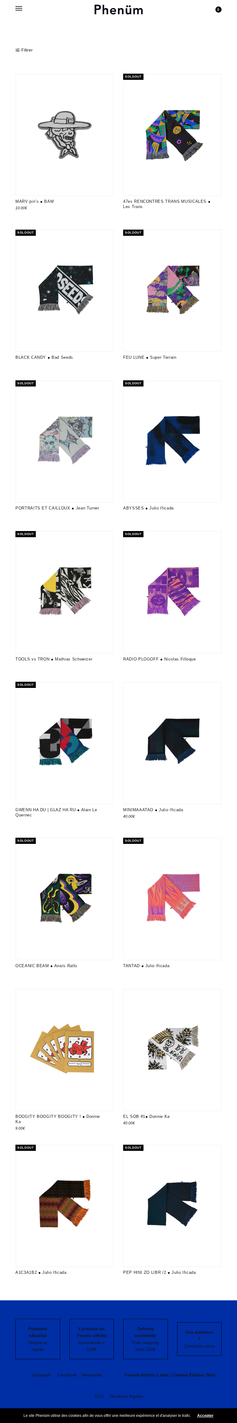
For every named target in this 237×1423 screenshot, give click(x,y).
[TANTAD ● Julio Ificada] (172, 899)
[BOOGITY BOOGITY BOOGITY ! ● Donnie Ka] (64, 1050)
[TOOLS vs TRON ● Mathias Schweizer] (64, 592)
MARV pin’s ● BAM (34, 201)
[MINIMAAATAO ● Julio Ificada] (172, 743)
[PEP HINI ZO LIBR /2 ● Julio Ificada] (172, 1206)
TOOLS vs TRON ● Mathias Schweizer (53, 659)
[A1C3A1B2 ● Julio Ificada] (64, 1206)
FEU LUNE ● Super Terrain (150, 357)
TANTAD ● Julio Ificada (146, 965)
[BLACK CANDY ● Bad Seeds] (64, 291)
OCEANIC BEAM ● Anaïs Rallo (46, 965)
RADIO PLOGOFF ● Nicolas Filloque (159, 659)
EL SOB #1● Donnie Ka (146, 1116)
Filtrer (27, 50)
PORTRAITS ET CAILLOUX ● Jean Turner (57, 508)
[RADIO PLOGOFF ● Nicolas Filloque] (172, 592)
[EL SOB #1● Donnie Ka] (172, 1050)
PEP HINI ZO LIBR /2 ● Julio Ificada (159, 1272)
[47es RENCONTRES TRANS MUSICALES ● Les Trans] (172, 135)
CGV (99, 1396)
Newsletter (92, 1374)
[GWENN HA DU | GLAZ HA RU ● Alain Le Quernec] (64, 743)
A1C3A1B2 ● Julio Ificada (41, 1272)
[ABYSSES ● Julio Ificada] (172, 441)
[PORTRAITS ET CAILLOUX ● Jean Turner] (64, 441)
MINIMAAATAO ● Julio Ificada (153, 810)
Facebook (67, 1374)
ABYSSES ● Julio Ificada (148, 508)
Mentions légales (126, 1396)
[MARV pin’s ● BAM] (64, 135)
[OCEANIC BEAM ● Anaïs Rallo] (64, 899)
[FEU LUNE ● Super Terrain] (172, 291)
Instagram (41, 1374)
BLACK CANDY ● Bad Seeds (44, 357)
